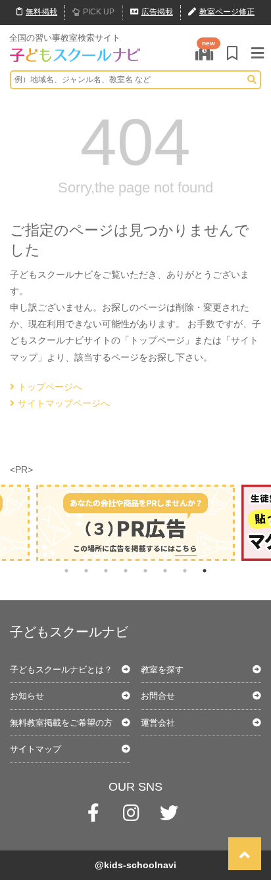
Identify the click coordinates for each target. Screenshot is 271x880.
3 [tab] (105, 570)
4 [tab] (125, 570)
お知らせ (27, 696)
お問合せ (158, 696)
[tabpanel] (135, 523)
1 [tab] (66, 570)
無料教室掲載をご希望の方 (61, 723)
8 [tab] (204, 570)
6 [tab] (165, 570)
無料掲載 (41, 11)
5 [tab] (145, 570)
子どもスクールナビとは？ (61, 669)
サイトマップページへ (64, 403)
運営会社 (158, 723)
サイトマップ (35, 749)
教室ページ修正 (227, 11)
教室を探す (162, 669)
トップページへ (50, 387)
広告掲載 (157, 11)
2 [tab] (86, 570)
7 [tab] (184, 570)
